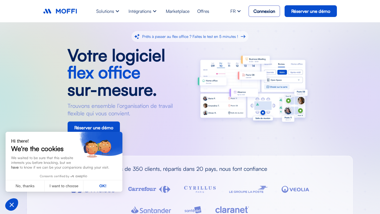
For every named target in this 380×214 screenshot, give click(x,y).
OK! (103, 186)
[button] (11, 204)
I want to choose (64, 186)
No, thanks (25, 186)
